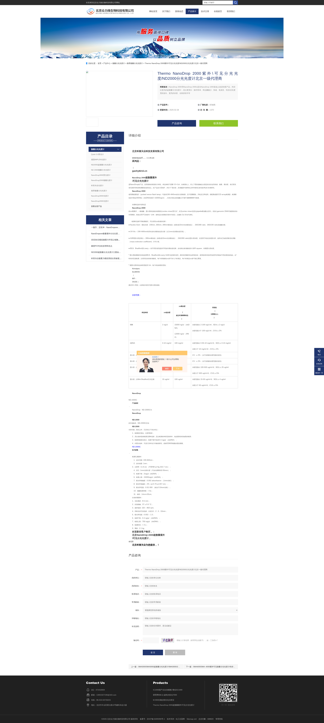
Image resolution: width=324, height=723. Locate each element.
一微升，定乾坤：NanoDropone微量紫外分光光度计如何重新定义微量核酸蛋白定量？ (106, 227)
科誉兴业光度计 (97, 185)
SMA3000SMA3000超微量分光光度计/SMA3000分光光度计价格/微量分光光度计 (170, 667)
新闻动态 (179, 11)
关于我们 (166, 11)
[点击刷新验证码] (167, 640)
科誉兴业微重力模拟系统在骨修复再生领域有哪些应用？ (106, 258)
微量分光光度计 (118, 63)
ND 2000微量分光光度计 (101, 170)
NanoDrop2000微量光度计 (101, 180)
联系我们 (231, 11)
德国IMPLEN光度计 (99, 160)
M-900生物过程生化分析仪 (163, 700)
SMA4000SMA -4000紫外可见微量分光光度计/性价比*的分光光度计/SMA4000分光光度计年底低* (231, 667)
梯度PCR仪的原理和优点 (101, 246)
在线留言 (218, 11)
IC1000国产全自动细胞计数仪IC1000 (167, 690)
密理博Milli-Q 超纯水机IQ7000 (165, 695)
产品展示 (192, 11)
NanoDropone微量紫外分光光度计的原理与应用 (106, 233)
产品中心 (106, 63)
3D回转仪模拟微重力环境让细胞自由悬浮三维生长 (106, 240)
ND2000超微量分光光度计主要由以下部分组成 (106, 252)
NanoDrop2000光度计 (100, 201)
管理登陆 (219, 719)
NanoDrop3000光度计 (100, 196)
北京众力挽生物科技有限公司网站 (106, 3)
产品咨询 (177, 123)
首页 (99, 63)
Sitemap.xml (192, 719)
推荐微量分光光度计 (135, 63)
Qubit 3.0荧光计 (97, 154)
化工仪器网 (180, 719)
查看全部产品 (96, 206)
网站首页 (153, 11)
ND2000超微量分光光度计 (101, 165)
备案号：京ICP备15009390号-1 (152, 719)
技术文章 (205, 11)
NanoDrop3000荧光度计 (100, 175)
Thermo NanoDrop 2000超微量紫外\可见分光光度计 (173, 705)
